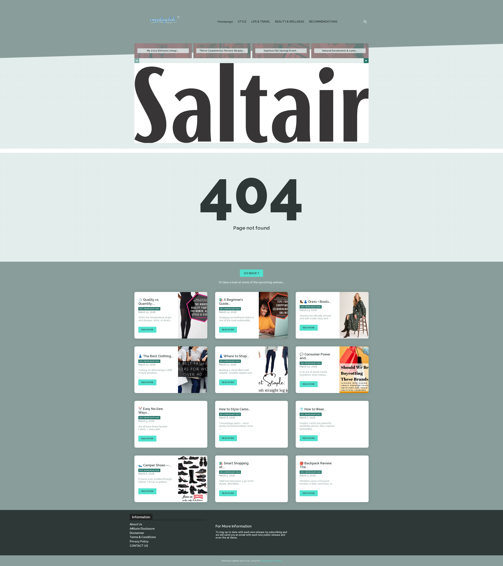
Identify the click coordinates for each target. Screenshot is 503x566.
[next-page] (366, 60)
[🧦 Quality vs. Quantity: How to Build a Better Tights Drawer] (192, 315)
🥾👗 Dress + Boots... (315, 302)
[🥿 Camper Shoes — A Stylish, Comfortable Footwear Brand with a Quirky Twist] (192, 479)
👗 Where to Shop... (234, 356)
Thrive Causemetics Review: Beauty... (222, 50)
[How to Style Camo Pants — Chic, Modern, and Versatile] (273, 424)
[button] (365, 21)
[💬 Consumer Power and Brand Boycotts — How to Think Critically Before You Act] (354, 369)
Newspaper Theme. (271, 560)
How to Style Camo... (235, 409)
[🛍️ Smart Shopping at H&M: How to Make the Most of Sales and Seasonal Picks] (273, 479)
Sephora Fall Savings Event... (281, 50)
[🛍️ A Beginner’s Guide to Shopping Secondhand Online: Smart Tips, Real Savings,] (273, 315)
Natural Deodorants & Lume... (340, 50)
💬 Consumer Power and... (315, 356)
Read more (147, 330)
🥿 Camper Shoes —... (154, 465)
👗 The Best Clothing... (155, 356)
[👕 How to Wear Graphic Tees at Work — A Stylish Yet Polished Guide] (354, 424)
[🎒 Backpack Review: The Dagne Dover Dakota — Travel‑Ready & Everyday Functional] (354, 479)
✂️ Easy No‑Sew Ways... (150, 410)
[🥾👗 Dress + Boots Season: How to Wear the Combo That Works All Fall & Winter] (354, 315)
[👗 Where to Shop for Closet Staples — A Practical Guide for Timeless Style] (273, 369)
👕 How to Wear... (313, 409)
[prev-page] (136, 60)
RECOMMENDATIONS (149, 309)
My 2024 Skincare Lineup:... (163, 50)
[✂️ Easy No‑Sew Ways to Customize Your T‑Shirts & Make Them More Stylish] (192, 424)
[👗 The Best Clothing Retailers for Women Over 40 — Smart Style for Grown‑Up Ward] (192, 369)
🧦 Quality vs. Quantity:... (148, 301)
